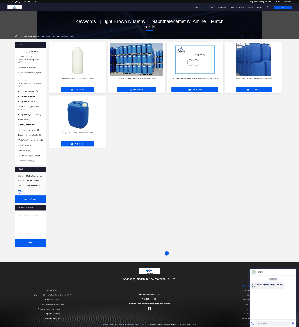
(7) (27, 67)
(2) (25, 150)
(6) (28, 96)
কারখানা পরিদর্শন (246, 295)
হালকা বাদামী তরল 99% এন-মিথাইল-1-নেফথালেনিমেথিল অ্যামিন (136, 78)
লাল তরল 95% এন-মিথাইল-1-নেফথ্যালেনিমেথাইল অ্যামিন (254, 78)
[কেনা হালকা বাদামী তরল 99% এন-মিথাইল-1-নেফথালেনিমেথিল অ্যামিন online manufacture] (136, 59)
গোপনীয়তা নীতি (246, 318)
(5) (28, 108)
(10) (29, 83)
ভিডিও (211, 7)
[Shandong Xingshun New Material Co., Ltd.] (14, 7)
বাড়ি (196, 7)
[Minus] (293, 272)
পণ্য (203, 7)
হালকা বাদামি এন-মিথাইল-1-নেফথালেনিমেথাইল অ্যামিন (77, 78)
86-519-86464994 (285, 2)
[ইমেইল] (19, 191)
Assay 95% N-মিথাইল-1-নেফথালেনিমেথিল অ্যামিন (77, 133)
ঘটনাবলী (250, 7)
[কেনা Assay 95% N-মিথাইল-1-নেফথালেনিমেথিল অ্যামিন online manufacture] (77, 113)
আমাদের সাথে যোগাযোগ (237, 7)
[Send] (293, 323)
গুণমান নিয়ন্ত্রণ (246, 300)
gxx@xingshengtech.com (261, 2)
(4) (29, 115)
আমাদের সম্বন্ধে (221, 7)
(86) (28, 52)
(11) (30, 74)
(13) (28, 59)
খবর (246, 304)
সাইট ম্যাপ (246, 314)
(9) (28, 91)
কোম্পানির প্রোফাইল (246, 290)
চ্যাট (282, 7)
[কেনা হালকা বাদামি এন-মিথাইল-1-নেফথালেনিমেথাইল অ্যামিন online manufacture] (77, 59)
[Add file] (252, 323)
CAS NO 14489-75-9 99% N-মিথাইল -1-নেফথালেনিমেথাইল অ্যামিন (194, 78)
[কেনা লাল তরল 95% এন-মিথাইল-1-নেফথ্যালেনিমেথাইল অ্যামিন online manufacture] (254, 59)
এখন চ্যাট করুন (30, 199)
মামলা (246, 309)
